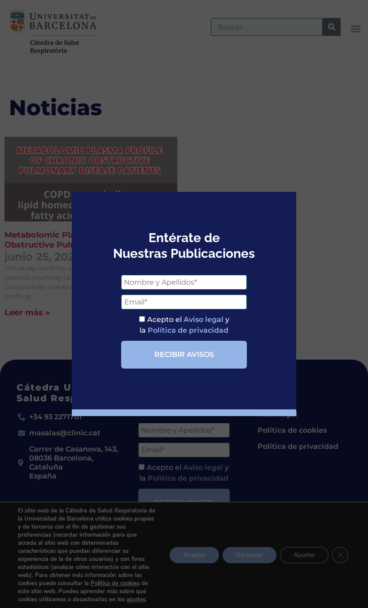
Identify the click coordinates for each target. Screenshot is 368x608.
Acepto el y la (184, 324)
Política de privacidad (188, 330)
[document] (184, 304)
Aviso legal (203, 319)
